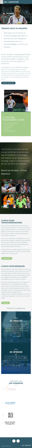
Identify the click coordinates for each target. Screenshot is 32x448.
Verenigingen (7, 258)
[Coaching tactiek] (9, 201)
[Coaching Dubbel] (9, 186)
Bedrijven (5, 303)
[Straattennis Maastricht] (23, 201)
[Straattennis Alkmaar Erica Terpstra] (23, 186)
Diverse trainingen (8, 83)
